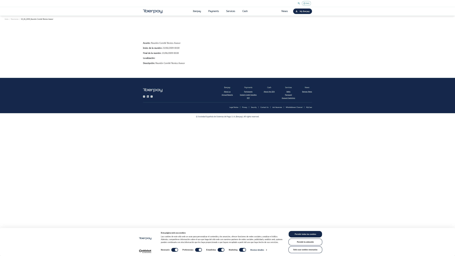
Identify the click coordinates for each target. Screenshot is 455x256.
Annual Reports (227, 95)
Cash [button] (245, 11)
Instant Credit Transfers (248, 95)
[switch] (198, 250)
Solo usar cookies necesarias (305, 250)
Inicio (7, 19)
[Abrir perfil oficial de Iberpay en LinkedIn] (148, 97)
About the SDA (269, 91)
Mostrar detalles (257, 250)
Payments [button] (213, 11)
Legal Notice (233, 107)
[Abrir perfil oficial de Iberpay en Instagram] (144, 97)
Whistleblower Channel (294, 107)
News (284, 11)
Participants (248, 91)
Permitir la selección (305, 242)
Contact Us (264, 107)
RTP (248, 98)
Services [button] (230, 11)
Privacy (244, 107)
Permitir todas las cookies (305, 234)
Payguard (288, 95)
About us (227, 91)
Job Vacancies (277, 107)
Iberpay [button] (197, 11)
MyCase (309, 107)
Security (254, 107)
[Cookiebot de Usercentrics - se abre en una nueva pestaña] (145, 251)
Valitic (288, 91)
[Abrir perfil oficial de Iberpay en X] (152, 97)
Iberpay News (307, 91)
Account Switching (288, 98)
